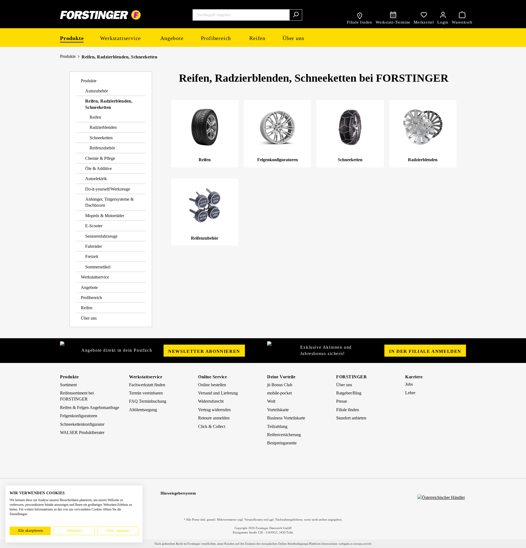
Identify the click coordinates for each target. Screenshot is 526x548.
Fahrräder (93, 246)
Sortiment (68, 384)
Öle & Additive (98, 168)
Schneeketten (101, 137)
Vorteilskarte (278, 409)
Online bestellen (212, 384)
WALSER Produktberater (82, 432)
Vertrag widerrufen (214, 409)
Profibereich (91, 297)
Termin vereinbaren (146, 393)
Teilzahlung (277, 426)
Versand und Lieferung (218, 393)
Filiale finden (347, 409)
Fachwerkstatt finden (147, 384)
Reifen (95, 117)
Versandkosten (253, 519)
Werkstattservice (95, 277)
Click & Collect (211, 426)
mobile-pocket (279, 393)
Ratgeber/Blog (348, 393)
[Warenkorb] (462, 14)
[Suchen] (295, 15)
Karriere (413, 376)
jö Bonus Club (279, 384)
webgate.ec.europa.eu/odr (355, 543)
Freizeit (91, 256)
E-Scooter (93, 225)
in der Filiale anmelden (425, 351)
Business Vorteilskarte (286, 418)
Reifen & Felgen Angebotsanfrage (89, 407)
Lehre (410, 392)
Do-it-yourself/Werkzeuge (107, 189)
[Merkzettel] (424, 14)
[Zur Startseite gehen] (100, 15)
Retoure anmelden (214, 418)
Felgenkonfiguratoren (78, 415)
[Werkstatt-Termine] (393, 14)
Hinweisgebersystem (178, 493)
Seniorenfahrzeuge (101, 236)
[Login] (443, 14)
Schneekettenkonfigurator (82, 424)
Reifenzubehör (102, 148)
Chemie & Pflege (100, 158)
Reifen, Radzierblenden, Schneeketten (119, 57)
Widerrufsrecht (211, 401)
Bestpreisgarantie (282, 443)
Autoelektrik (96, 178)
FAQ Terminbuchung (147, 401)
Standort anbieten (351, 418)
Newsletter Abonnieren (204, 351)
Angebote (89, 287)
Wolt (271, 401)
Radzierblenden (103, 127)
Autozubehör (96, 91)
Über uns (89, 318)
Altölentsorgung (143, 409)
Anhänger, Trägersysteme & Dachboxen (109, 202)
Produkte (68, 56)
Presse (341, 401)
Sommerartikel (97, 267)
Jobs (409, 384)
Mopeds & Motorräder (104, 215)
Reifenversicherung (284, 434)
